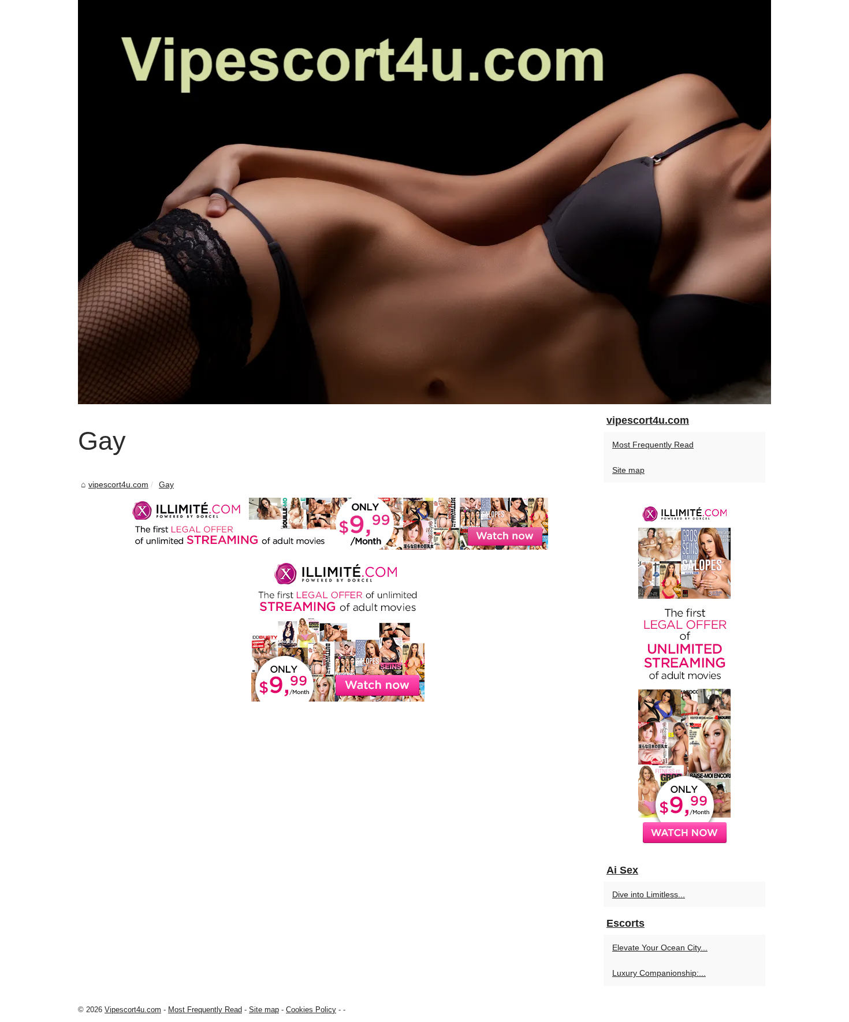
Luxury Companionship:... (659, 973)
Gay (166, 484)
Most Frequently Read (653, 444)
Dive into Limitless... (648, 894)
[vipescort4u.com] (424, 202)
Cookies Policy (311, 1009)
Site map (628, 470)
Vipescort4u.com (133, 1009)
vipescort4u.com (118, 484)
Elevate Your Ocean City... (660, 947)
